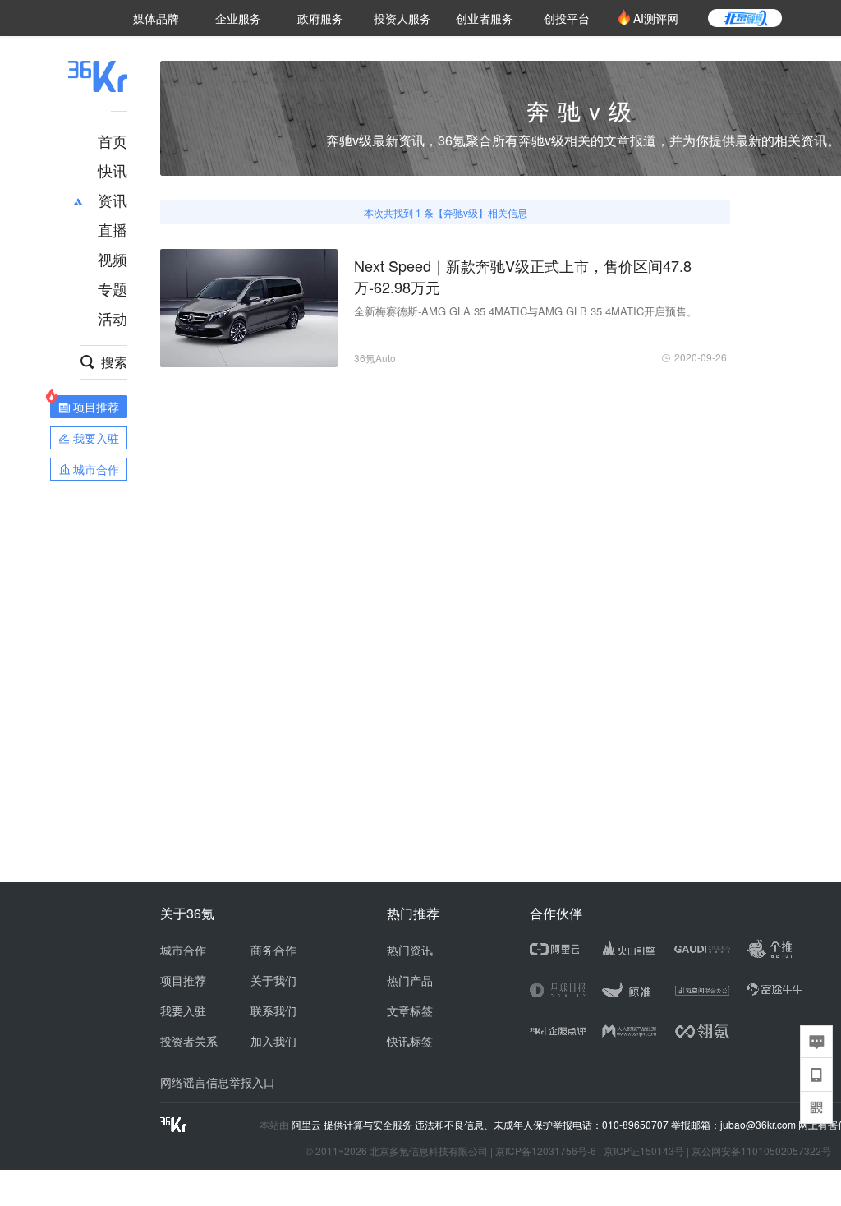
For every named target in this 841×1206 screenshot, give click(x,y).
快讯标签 (410, 1041)
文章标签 (410, 1010)
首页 (112, 140)
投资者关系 (189, 1041)
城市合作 (183, 949)
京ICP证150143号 (644, 1151)
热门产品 (410, 980)
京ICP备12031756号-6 (545, 1151)
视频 (112, 258)
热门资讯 (410, 949)
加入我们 (273, 1041)
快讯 (112, 170)
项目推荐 (183, 980)
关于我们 (273, 980)
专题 (112, 288)
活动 (112, 318)
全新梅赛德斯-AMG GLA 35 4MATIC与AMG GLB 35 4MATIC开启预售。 (525, 311)
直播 (112, 229)
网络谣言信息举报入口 (217, 1082)
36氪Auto (375, 358)
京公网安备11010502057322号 (761, 1151)
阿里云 (308, 1124)
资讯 (112, 199)
